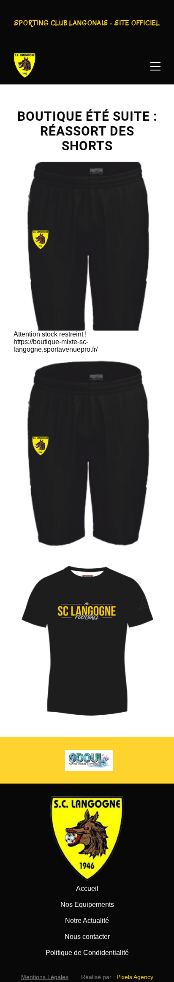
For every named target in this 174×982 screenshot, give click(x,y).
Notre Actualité (87, 920)
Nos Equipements (87, 904)
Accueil (87, 888)
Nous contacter (87, 936)
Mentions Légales (44, 977)
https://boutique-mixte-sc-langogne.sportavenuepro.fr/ (56, 345)
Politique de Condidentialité (87, 952)
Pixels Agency (135, 977)
